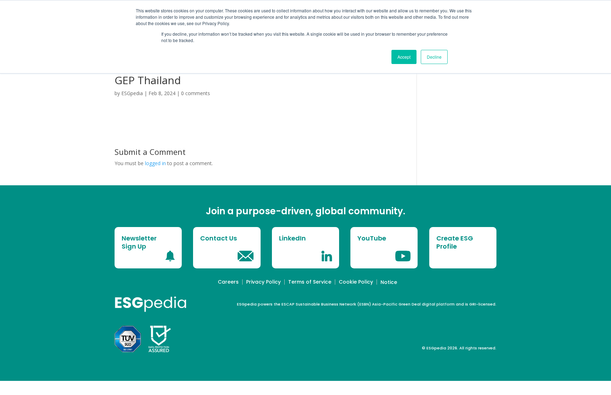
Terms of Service (309, 282)
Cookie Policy (356, 282)
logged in (155, 163)
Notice (388, 282)
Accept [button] (404, 57)
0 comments (195, 93)
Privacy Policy (263, 282)
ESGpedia (132, 93)
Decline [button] (434, 57)
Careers (228, 282)
